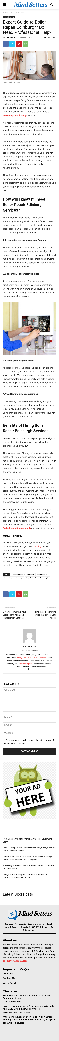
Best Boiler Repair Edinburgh (23, 574)
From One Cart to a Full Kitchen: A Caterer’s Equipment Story (27, 840)
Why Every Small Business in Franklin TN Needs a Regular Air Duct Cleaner (28, 867)
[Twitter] (12, 44)
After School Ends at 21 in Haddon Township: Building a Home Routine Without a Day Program (27, 858)
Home (5, 12)
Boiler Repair (42, 574)
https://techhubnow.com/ (29, 651)
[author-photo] (29, 642)
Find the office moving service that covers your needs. (44, 615)
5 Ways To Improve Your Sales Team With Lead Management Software (14, 615)
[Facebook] (6, 44)
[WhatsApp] (25, 44)
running (37, 546)
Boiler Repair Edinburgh (15, 115)
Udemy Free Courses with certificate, (31, 657)
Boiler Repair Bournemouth (17, 528)
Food (5, 1002)
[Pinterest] (19, 44)
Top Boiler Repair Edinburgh (37, 578)
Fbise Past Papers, (25, 664)
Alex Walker (10, 37)
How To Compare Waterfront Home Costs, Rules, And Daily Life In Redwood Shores (29, 849)
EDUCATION (8, 1023)
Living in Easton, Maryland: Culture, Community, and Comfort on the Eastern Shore (26, 876)
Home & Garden (17, 12)
